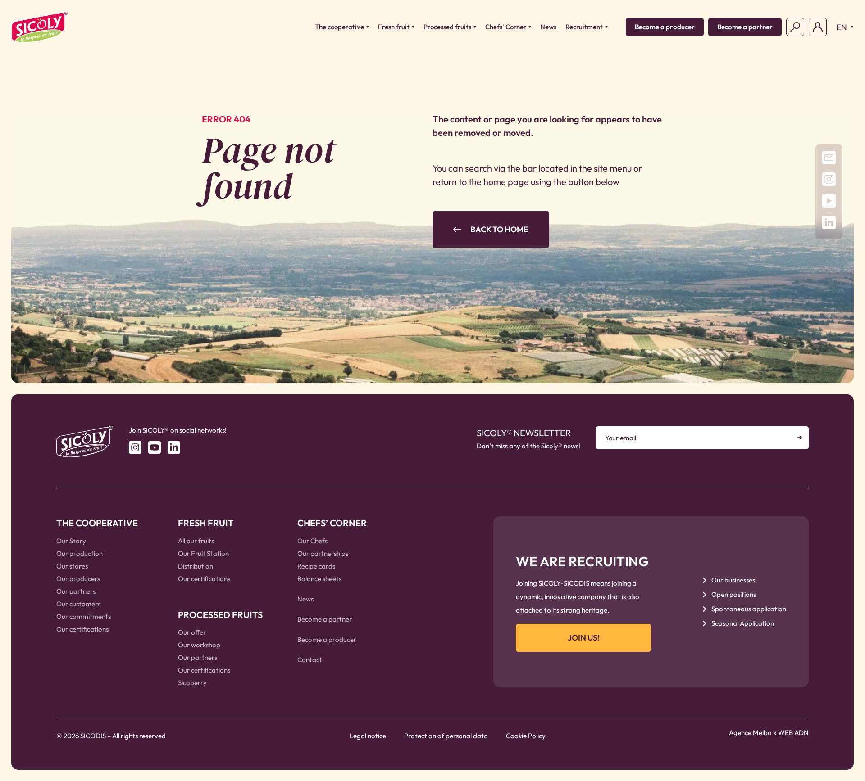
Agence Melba (750, 732)
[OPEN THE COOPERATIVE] (367, 27)
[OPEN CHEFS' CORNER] (529, 27)
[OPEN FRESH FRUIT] (413, 27)
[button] (842, 27)
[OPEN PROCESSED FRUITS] (474, 27)
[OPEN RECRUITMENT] (606, 27)
